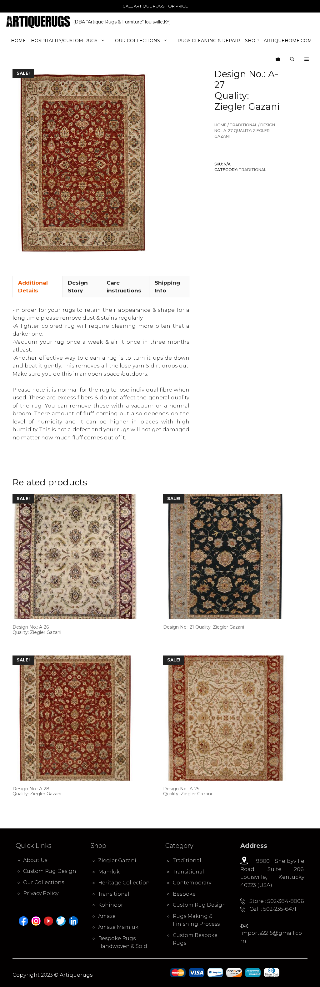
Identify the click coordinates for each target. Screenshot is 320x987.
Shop (252, 40)
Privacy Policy (40, 893)
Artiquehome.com (288, 40)
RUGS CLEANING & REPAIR (209, 40)
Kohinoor (110, 905)
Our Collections (137, 40)
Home (18, 40)
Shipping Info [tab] (167, 287)
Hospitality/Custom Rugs (64, 40)
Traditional (243, 125)
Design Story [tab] (78, 287)
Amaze (107, 916)
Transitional (113, 894)
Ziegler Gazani (117, 860)
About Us (35, 860)
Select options (33, 644)
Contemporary (192, 883)
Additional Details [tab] (33, 287)
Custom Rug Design (49, 871)
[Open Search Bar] (292, 59)
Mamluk (109, 872)
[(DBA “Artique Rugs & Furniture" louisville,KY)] (38, 22)
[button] (306, 59)
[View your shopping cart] (278, 59)
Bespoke (184, 894)
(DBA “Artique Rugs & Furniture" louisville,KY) (122, 22)
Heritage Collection (124, 883)
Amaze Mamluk (118, 927)
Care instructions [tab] (124, 287)
